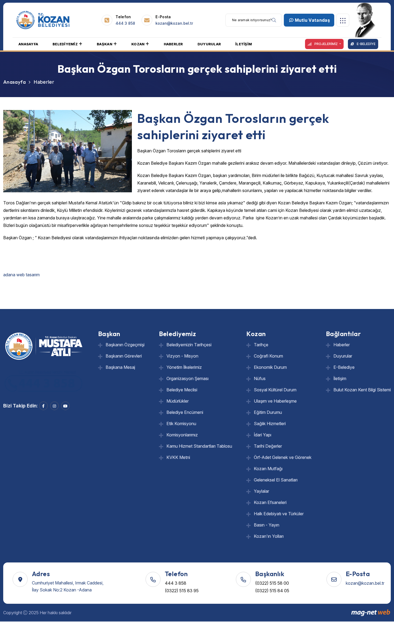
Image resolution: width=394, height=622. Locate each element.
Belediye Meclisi (181, 389)
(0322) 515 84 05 (272, 590)
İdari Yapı (262, 434)
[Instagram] (54, 406)
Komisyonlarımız (182, 434)
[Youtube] (65, 406)
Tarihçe (261, 344)
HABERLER (173, 44)
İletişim (339, 378)
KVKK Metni (178, 457)
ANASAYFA (28, 44)
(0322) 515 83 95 (182, 590)
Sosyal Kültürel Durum (275, 389)
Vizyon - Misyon (182, 356)
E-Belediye (344, 367)
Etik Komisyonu (181, 423)
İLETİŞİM (243, 44)
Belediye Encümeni (184, 412)
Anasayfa (14, 82)
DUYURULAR (209, 44)
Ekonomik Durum (270, 367)
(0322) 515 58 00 (272, 583)
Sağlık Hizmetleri (270, 423)
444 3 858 (125, 23)
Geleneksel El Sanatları (276, 480)
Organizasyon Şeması (187, 378)
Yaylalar (261, 491)
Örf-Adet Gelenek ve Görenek (282, 457)
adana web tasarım (22, 274)
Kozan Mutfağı (268, 468)
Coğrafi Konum (268, 356)
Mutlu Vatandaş (311, 20)
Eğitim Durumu (268, 412)
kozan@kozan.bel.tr (174, 23)
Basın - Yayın (266, 525)
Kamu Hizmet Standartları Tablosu (199, 446)
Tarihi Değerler (268, 446)
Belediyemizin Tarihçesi (188, 344)
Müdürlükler (177, 401)
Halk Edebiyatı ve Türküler (279, 513)
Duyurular (342, 356)
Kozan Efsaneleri (270, 502)
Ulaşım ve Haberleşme (275, 401)
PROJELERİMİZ (326, 44)
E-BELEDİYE (366, 44)
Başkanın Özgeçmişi (125, 344)
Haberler (341, 344)
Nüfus (260, 378)
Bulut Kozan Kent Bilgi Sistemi (362, 389)
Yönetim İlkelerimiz (184, 367)
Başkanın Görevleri (124, 356)
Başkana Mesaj (120, 367)
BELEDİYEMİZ (65, 44)
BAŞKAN (104, 44)
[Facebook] (43, 406)
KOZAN (137, 44)
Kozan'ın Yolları (269, 536)
